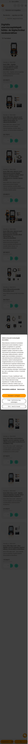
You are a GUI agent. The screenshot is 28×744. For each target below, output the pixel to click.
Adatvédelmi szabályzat (9, 389)
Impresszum (21, 389)
